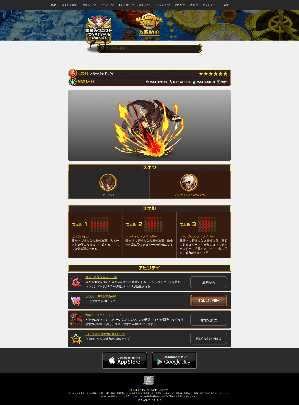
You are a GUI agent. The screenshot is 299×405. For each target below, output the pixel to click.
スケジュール (98, 31)
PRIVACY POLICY (149, 400)
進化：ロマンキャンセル (101, 277)
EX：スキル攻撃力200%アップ (105, 334)
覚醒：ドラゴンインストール (103, 315)
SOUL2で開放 (208, 300)
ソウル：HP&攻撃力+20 (100, 296)
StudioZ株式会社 (133, 393)
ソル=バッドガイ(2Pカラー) (190, 194)
